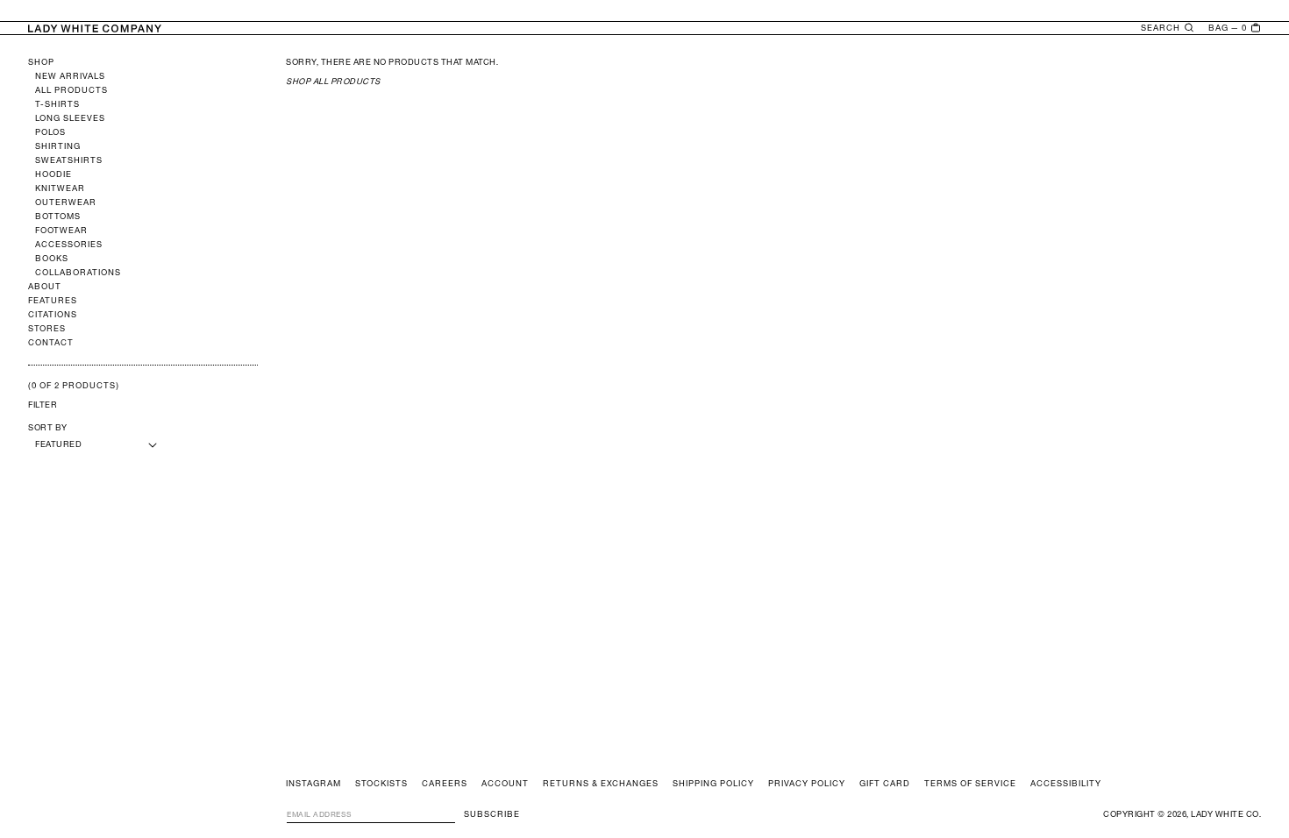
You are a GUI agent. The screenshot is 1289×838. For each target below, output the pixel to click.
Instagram (313, 783)
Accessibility (1065, 783)
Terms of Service (970, 783)
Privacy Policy (806, 783)
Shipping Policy (713, 783)
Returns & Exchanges (601, 783)
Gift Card (884, 783)
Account (505, 783)
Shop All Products (333, 81)
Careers (444, 783)
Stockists (381, 783)
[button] (1167, 28)
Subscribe (492, 814)
